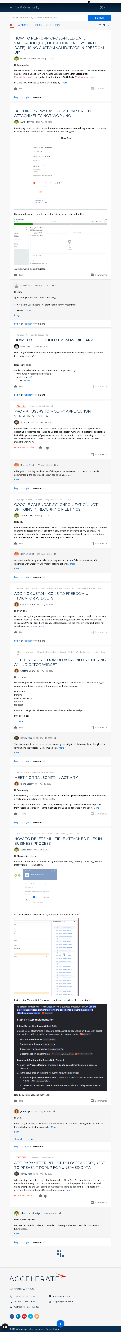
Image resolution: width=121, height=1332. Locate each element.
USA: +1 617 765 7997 (24, 1296)
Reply (16, 315)
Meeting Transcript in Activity (46, 777)
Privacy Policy (52, 1329)
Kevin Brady (26, 515)
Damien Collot (27, 465)
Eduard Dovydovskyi (30, 1213)
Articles (24, 25)
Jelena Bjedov (26, 783)
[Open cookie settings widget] (5, 1327)
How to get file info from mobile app (53, 340)
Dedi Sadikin (26, 849)
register (28, 97)
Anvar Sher (25, 346)
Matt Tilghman (27, 121)
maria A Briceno (28, 58)
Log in (17, 97)
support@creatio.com (63, 1301)
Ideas (38, 25)
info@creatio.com (61, 1296)
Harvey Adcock (27, 422)
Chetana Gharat (27, 604)
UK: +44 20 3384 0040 (24, 1301)
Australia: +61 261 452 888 (26, 1306)
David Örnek (26, 285)
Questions (53, 25)
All (12, 25)
